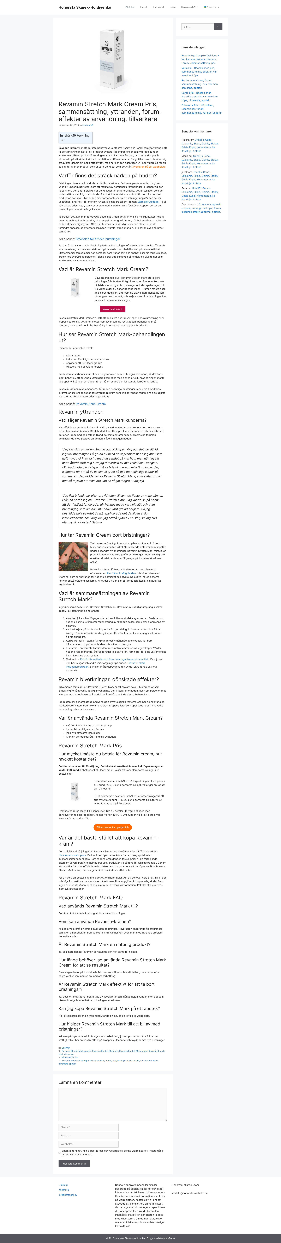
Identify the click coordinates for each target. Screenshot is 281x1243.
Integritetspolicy (68, 1194)
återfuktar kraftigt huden (121, 573)
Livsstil (144, 7)
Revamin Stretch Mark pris (105, 1051)
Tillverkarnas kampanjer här (112, 827)
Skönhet (130, 7)
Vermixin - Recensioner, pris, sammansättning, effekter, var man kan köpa (199, 72)
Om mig (63, 1184)
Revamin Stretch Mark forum (133, 1051)
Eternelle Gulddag (148, 201)
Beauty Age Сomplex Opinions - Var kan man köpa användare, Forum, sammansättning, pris (200, 59)
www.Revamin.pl (112, 309)
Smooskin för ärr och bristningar (98, 239)
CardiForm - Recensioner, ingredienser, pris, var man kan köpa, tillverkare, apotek (199, 96)
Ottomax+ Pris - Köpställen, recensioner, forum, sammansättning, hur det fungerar (201, 109)
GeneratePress (167, 1238)
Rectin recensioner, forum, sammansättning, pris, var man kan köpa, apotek (199, 84)
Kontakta (64, 1189)
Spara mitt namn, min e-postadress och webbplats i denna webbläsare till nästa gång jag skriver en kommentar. (112, 1152)
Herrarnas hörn (189, 7)
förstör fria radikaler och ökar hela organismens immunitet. (114, 659)
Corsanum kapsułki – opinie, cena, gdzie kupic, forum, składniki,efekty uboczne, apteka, (201, 208)
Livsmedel (158, 7)
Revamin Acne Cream (91, 404)
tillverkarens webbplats (72, 855)
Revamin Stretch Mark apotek (76, 1051)
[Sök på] (218, 26)
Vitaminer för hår (70, 1057)
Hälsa (172, 7)
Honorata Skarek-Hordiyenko (85, 7)
